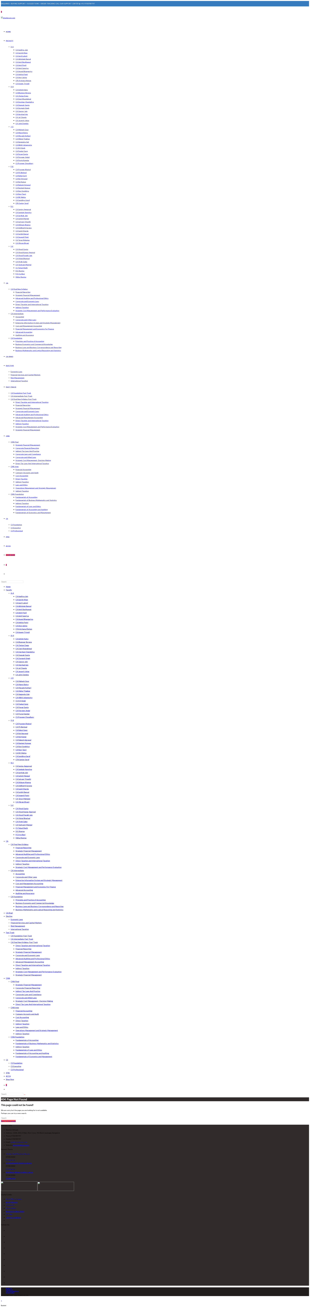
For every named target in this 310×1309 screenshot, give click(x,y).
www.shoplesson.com (21, 1145)
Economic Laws (17, 919)
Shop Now (10, 1079)
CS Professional (17, 1069)
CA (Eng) (9, 913)
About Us (9, 1288)
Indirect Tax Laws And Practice (28, 991)
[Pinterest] (6, 1260)
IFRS (8, 1073)
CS (7, 1060)
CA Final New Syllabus (19, 844)
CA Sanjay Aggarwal (24, 766)
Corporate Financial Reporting (28, 988)
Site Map (9, 1214)
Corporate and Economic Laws (28, 857)
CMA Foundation (17, 1037)
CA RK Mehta (21, 753)
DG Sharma (20, 831)
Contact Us (10, 1205)
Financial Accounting (24, 1011)
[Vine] (6, 1271)
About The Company (14, 1199)
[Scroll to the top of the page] (1, 1298)
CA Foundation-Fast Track (21, 936)
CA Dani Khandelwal (24, 648)
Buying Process (12, 1202)
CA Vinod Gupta (22, 808)
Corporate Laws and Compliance (28, 994)
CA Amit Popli (21, 613)
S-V (12, 805)
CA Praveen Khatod (23, 724)
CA (7, 841)
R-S (12, 763)
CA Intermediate (17, 870)
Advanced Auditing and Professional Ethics (33, 854)
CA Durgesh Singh (23, 658)
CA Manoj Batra (22, 684)
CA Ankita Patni (22, 622)
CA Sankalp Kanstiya (24, 769)
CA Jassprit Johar (22, 671)
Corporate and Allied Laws (26, 998)
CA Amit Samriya (22, 616)
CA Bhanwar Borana (24, 642)
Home (8, 586)
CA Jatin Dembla (22, 675)
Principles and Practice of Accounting (31, 900)
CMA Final (15, 981)
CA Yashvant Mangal (24, 825)
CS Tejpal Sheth (22, 828)
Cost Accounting (22, 1017)
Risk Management (18, 926)
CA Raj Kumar (21, 737)
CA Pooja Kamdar (23, 714)
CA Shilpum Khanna (23, 782)
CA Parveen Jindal (23, 710)
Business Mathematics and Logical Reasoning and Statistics (39, 910)
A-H (12, 635)
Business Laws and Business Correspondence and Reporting (39, 906)
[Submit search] (24, 1094)
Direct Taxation (22, 1021)
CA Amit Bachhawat (23, 609)
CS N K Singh (21, 701)
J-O (12, 678)
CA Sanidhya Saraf (23, 756)
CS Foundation (16, 1063)
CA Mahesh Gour (22, 681)
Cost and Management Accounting (29, 883)
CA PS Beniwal (21, 727)
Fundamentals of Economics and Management (34, 1056)
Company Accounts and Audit (27, 1014)
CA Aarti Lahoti (22, 603)
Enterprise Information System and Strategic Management (39, 880)
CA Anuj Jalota (21, 626)
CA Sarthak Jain (22, 773)
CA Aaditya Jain (22, 596)
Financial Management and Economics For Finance (36, 887)
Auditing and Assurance (25, 893)
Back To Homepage (8, 1121)
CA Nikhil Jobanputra (24, 697)
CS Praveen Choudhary (25, 717)
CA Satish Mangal (23, 776)
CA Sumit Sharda (22, 789)
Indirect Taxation (22, 864)
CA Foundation (17, 897)
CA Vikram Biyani (22, 802)
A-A (12, 593)
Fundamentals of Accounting (27, 1040)
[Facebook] (6, 1236)
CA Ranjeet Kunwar (23, 743)
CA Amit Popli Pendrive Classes (18, 1154)
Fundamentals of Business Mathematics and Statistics (37, 1043)
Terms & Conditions (13, 1217)
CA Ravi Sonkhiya (23, 746)
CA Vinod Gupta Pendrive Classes (19, 1163)
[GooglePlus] (6, 1248)
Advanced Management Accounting (30, 962)
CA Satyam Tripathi (23, 779)
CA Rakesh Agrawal (23, 740)
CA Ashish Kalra (22, 639)
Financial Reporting (23, 848)
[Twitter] (6, 1231)
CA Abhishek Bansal (23, 606)
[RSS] (6, 1283)
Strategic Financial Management (29, 851)
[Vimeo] (6, 1265)
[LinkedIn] (6, 1254)
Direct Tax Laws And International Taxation (33, 1004)
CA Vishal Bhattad (23, 818)
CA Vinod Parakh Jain (24, 815)
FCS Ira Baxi (20, 835)
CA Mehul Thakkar (23, 691)
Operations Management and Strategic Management (37, 1030)
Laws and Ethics (22, 1027)
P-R (12, 720)
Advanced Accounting (24, 890)
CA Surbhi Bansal (22, 792)
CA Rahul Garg (21, 730)
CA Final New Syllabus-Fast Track (24, 942)
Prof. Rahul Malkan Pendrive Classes (19, 1172)
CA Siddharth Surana (24, 786)
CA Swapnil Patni (22, 795)
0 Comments (11, 1160)
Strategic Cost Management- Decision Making (34, 1001)
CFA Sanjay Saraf (22, 759)
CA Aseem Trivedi (23, 632)
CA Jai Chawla (21, 668)
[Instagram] (6, 1242)
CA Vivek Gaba (21, 821)
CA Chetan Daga (22, 645)
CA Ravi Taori (21, 750)
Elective (9, 916)
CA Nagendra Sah (23, 694)
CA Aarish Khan (22, 600)
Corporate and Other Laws (26, 877)
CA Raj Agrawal (22, 733)
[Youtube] (6, 1277)
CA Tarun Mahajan (23, 799)
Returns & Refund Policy (15, 1211)
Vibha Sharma (21, 838)
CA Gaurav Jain (22, 662)
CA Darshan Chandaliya (25, 652)
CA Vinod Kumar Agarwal (26, 812)
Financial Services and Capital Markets (26, 923)
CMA (8, 978)
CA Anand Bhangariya (24, 619)
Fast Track (10, 932)
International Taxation (20, 929)
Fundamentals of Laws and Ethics (29, 1050)
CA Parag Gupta (22, 707)
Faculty (9, 590)
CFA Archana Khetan (24, 629)
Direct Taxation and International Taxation (33, 861)
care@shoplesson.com (18, 1142)
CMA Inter (15, 1007)
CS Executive (16, 1066)
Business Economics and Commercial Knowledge (35, 903)
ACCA (8, 1076)
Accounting (20, 874)
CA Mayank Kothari (23, 688)
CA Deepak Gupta (23, 655)
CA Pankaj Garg (22, 704)
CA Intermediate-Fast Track (22, 939)
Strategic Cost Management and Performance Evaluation (39, 867)
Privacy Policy (11, 1208)
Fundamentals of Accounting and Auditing (32, 1053)
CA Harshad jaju (22, 665)
